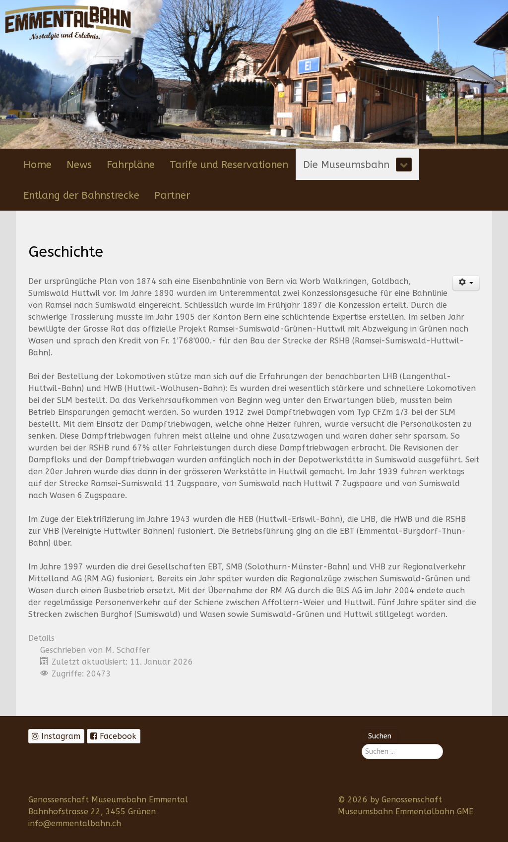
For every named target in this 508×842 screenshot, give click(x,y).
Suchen (379, 736)
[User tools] (466, 283)
